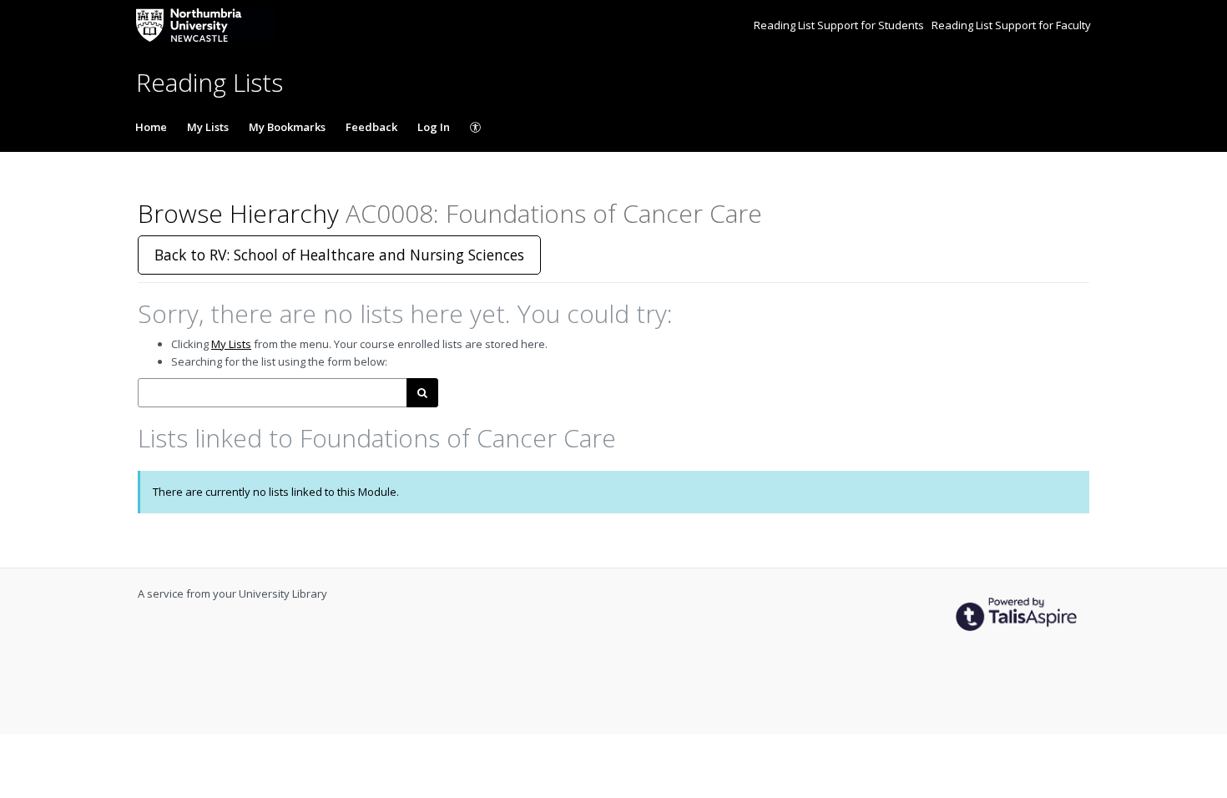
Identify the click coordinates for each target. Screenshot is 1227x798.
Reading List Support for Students (840, 25)
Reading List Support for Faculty (1011, 25)
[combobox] (272, 392)
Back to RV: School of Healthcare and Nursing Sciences (339, 255)
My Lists (208, 126)
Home (151, 126)
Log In (433, 126)
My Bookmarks (287, 126)
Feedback (371, 126)
